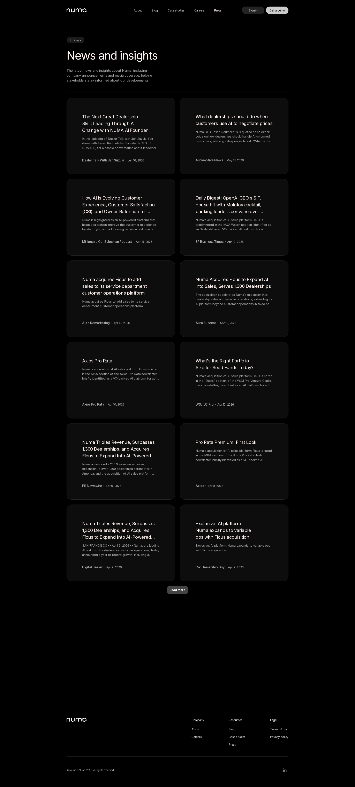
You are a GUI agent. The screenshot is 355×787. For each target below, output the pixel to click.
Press (217, 10)
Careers (199, 10)
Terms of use (278, 729)
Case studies (176, 10)
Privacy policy (279, 737)
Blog (155, 10)
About (138, 10)
